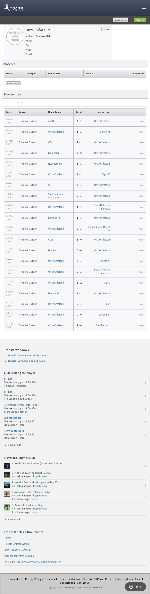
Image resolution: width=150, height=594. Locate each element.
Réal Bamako (55, 163)
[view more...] (145, 383)
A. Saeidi (17, 482)
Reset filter (13, 83)
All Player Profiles (104, 579)
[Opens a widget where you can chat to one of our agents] (135, 587)
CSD (50, 185)
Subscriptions (125, 579)
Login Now (120, 20)
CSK (50, 142)
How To (87, 579)
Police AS (105, 261)
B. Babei (17, 505)
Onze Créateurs (102, 121)
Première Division (28, 121)
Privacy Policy (33, 579)
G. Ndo (16, 472)
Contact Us (83, 582)
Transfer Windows (70, 579)
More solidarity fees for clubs (19, 556)
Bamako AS (54, 217)
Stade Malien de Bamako (102, 207)
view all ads (14, 445)
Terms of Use (15, 579)
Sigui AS (106, 174)
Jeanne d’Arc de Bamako (102, 271)
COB (50, 239)
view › (141, 121)
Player (7, 537)
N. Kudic (17, 463)
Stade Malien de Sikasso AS (56, 195)
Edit (105, 29)
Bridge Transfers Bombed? (17, 550)
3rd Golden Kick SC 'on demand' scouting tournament (32, 562)
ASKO (51, 121)
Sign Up (140, 20)
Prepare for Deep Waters (16, 544)
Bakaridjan (54, 153)
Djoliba (52, 250)
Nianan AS (104, 131)
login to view (40, 476)
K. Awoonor (18, 492)
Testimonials (51, 579)
